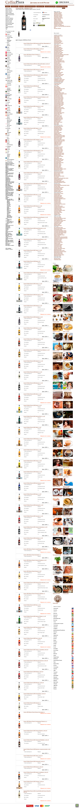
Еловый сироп (57, 91)
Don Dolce (9, 204)
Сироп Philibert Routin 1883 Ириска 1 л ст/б (33, 161)
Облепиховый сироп (58, 179)
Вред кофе (55, 467)
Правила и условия (40, 6)
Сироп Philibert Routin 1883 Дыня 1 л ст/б (32, 449)
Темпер (7, 228)
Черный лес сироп (58, 247)
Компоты (7, 177)
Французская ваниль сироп (60, 228)
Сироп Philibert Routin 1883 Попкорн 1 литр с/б (34, 781)
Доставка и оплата (15, 6)
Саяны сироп (57, 204)
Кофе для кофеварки (67, 564)
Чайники (7, 235)
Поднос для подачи (9, 193)
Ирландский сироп (58, 113)
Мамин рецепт (9, 216)
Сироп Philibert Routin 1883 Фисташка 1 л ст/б (33, 294)
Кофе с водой (66, 554)
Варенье (7, 166)
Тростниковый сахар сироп (60, 220)
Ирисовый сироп (57, 111)
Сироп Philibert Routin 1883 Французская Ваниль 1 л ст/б (36, 217)
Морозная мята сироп (58, 171)
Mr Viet (8, 122)
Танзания (55, 672)
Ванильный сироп (58, 66)
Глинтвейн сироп (57, 73)
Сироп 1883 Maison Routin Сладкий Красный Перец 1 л (35, 549)
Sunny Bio (9, 212)
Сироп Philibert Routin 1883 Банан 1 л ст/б (33, 405)
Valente (8, 155)
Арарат (8, 156)
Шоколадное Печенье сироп (60, 251)
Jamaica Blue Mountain (9, 95)
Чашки (7, 239)
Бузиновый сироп (58, 63)
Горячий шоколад (9, 169)
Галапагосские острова (58, 623)
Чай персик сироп (58, 241)
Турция (55, 673)
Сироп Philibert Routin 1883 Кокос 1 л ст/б (32, 494)
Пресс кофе (65, 535)
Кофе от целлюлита (57, 525)
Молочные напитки (9, 186)
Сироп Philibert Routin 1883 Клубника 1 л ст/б (33, 538)
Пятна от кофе (56, 535)
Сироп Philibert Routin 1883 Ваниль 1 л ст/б (33, 438)
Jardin (8, 97)
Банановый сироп (58, 49)
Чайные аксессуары (9, 238)
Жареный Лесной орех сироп (60, 93)
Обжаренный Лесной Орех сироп (61, 178)
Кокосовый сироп (57, 130)
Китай (55, 646)
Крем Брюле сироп (58, 137)
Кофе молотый (9, 9)
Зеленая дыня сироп (58, 100)
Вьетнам (55, 620)
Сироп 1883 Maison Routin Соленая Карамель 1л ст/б (35, 560)
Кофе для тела (66, 467)
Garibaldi (8, 77)
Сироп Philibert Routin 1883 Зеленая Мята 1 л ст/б (34, 416)
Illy (7, 86)
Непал (55, 655)
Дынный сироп (57, 87)
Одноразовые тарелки (10, 189)
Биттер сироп (57, 57)
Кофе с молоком (66, 273)
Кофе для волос (66, 428)
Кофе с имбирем (56, 273)
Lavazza (8, 102)
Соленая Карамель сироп (59, 210)
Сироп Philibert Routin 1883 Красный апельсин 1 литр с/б (36, 660)
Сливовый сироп (57, 208)
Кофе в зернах (9, 8)
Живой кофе (55, 399)
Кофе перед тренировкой (55, 293)
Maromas (8, 110)
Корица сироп (57, 133)
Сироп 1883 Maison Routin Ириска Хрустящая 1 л (34, 712)
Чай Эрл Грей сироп (58, 242)
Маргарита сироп (57, 164)
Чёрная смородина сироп (59, 248)
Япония (55, 688)
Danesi (8, 69)
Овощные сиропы (58, 24)
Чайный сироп (57, 243)
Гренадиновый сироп (58, 81)
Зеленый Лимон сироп (59, 104)
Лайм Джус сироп (58, 142)
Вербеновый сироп (58, 67)
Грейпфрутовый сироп (59, 80)
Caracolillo (9, 55)
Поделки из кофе (66, 515)
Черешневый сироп (58, 244)
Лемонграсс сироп (58, 147)
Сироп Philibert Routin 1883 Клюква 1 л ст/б (33, 172)
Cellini (8, 61)
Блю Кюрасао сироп (58, 58)
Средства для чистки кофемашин (9, 226)
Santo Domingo (10, 144)
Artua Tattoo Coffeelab (9, 41)
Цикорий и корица (9, 234)
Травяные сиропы (58, 12)
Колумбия (56, 648)
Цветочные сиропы (58, 14)
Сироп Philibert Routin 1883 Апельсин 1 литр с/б (34, 69)
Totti (8, 152)
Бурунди (55, 616)
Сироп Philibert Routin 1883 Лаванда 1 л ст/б (33, 117)
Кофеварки (8, 178)
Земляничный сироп (58, 105)
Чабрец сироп (57, 235)
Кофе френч (55, 506)
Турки (7, 230)
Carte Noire (9, 60)
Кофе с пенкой (66, 506)
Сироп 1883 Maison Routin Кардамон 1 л (32, 554)
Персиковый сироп (58, 188)
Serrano (8, 149)
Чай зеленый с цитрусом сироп (60, 236)
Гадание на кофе (56, 302)
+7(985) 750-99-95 (64, 2)
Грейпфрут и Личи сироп (59, 79)
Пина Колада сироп (58, 189)
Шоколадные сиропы (58, 22)
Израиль (55, 631)
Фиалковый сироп (58, 225)
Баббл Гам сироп (57, 47)
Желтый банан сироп (58, 96)
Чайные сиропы (57, 19)
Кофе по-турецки (66, 496)
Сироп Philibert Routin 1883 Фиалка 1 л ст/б (33, 305)
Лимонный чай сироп (58, 156)
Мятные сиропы (57, 28)
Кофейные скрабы (57, 341)
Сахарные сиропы (58, 20)
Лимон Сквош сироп (58, 151)
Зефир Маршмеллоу (9, 173)
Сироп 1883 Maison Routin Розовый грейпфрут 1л (34, 593)
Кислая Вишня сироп (58, 126)
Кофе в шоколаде (9, 19)
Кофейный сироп (57, 134)
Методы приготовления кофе (62, 6)
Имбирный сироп (57, 109)
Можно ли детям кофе (57, 389)
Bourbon (8, 45)
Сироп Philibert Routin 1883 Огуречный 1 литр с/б (34, 761)
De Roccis (9, 72)
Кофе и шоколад (56, 486)
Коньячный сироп (58, 132)
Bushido (8, 50)
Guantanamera (9, 81)
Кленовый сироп (57, 127)
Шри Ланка (56, 682)
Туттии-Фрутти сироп (58, 221)
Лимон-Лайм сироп (58, 152)
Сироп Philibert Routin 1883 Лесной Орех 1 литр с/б (34, 693)
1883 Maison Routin (28, 8)
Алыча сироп (57, 38)
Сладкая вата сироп (58, 206)
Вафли (7, 167)
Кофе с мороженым (57, 312)
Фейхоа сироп (57, 224)
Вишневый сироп (57, 68)
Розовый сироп (57, 199)
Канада (55, 643)
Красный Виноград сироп (59, 136)
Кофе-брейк (55, 603)
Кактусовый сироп (58, 116)
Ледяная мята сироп (58, 146)
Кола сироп (56, 131)
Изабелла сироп (57, 106)
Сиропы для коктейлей (9, 220)
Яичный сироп (57, 258)
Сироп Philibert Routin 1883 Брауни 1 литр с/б (33, 766)
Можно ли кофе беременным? (66, 487)
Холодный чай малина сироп (60, 231)
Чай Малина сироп (58, 239)
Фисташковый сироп (58, 227)
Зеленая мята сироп (58, 101)
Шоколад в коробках (9, 240)
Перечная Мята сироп (58, 187)
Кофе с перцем (66, 438)
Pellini (8, 135)
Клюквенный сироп (58, 129)
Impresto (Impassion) (9, 90)
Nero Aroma (9, 125)
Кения (55, 645)
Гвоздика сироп (57, 70)
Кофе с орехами (66, 447)
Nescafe (8, 126)
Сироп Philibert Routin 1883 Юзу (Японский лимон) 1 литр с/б (37, 63)
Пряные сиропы (57, 18)
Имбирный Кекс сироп (59, 107)
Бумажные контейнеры (10, 163)
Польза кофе (55, 476)
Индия (55, 633)
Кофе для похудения (67, 302)
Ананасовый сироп (58, 41)
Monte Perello (9, 120)
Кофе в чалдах (9, 12)
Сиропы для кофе (9, 199)
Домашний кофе (56, 593)
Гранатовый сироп (58, 78)
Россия (55, 665)
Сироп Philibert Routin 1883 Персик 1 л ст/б (33, 205)
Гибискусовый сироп (58, 72)
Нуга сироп (56, 177)
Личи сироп (56, 157)
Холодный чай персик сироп (60, 232)
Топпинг (7, 229)
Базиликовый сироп (58, 48)
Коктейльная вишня (9, 176)
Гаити (55, 621)
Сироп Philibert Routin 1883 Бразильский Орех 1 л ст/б (35, 272)
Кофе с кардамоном (57, 428)
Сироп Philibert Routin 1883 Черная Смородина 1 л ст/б (35, 527)
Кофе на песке (56, 409)
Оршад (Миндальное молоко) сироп (61, 185)
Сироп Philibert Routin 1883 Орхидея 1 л (32, 702)
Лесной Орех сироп (58, 148)
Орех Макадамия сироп (59, 181)
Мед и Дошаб (8, 185)
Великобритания (57, 618)
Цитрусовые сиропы (58, 17)
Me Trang (8, 112)
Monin (8, 209)
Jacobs (8, 91)
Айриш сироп (57, 37)
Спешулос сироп (57, 211)
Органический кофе (10, 23)
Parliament (9, 132)
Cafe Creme (9, 52)
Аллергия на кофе (67, 389)
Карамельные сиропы (58, 23)
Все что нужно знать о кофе (50, 6)
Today (8, 151)
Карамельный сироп (58, 117)
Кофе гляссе (65, 476)
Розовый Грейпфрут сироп (59, 198)
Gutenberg (9, 83)
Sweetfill (8, 213)
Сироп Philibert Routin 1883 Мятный (31, 85)
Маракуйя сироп (57, 163)
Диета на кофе (56, 574)
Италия (55, 638)
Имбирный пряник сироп (59, 108)
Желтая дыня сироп (58, 95)
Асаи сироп (56, 46)
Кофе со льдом (56, 350)
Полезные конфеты (9, 194)
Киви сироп (56, 124)
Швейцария (56, 678)
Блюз (8, 158)
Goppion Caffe (9, 80)
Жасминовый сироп (58, 94)
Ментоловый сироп (58, 167)
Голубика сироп (57, 76)
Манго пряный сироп (58, 160)
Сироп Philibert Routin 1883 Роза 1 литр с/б (33, 638)
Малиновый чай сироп (59, 159)
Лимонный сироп (57, 155)
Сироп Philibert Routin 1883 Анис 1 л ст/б (32, 194)
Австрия (55, 610)
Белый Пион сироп (58, 53)
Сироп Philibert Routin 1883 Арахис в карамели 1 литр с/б (36, 772)
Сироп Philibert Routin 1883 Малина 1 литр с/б (33, 671)
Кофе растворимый (10, 13)
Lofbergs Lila (9, 105)
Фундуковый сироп (58, 229)
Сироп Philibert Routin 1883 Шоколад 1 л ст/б (33, 382)
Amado (8, 34)
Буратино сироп (57, 64)
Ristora (8, 141)
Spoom (8, 211)
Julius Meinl (9, 98)
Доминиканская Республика (59, 630)
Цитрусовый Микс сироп (59, 234)
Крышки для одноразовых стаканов (10, 181)
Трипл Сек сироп (57, 217)
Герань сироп (57, 71)
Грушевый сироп (57, 83)
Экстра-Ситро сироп (58, 253)
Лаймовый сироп (57, 143)
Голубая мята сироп (58, 75)
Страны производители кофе (30, 6)
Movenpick (9, 121)
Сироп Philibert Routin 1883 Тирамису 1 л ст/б (33, 139)
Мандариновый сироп (58, 162)
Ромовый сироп (57, 200)
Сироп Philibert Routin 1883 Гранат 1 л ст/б (33, 250)
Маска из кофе (66, 574)
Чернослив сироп (58, 246)
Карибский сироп (57, 119)
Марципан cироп (57, 165)
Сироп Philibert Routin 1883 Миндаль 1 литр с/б (34, 682)
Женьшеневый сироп (58, 99)
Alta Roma (9, 32)
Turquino (8, 154)
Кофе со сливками (67, 350)
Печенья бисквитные (9, 190)
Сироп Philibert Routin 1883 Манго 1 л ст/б (32, 327)
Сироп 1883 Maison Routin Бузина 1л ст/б (32, 571)
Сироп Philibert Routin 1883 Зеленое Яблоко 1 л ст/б (35, 616)
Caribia (8, 57)
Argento (8, 200)
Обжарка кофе (56, 418)
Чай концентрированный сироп (60, 237)
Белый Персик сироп (58, 52)
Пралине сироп (57, 190)
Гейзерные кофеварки (10, 168)
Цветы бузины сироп (58, 233)
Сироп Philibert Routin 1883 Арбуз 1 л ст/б (32, 393)
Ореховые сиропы (58, 16)
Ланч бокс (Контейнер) (10, 182)
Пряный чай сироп (58, 195)
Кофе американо (56, 545)
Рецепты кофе (56, 321)
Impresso (8, 88)
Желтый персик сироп (58, 97)
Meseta (8, 117)
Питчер (7, 191)
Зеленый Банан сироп (59, 103)
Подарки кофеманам (67, 399)
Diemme (8, 74)
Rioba (8, 140)
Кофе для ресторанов (67, 583)
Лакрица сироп (57, 144)
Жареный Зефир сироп (59, 92)
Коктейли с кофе (66, 409)
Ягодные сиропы (57, 13)
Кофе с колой (66, 380)
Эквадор (55, 683)
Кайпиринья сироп (58, 115)
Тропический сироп (58, 219)
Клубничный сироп (58, 128)
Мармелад (7, 184)
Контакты (21, 6)
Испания (55, 636)
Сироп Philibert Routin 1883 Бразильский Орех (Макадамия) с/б (37, 43)
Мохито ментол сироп (58, 172)
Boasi (8, 42)
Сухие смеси (8, 227)
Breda (8, 47)
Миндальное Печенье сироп (60, 168)
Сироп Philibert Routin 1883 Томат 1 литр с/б (33, 755)
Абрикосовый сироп (58, 35)
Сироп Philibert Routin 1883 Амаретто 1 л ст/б (33, 360)
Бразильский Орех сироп (59, 61)
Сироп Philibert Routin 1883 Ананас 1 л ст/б (33, 283)
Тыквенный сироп (58, 222)
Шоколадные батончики (8, 244)
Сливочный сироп (58, 209)
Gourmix (8, 205)
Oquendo (8, 128)
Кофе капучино (56, 282)
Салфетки (7, 197)
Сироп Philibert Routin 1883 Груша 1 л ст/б (33, 460)
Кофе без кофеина (9, 18)
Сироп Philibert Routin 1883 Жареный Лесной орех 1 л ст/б (36, 582)
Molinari (8, 118)
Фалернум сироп (57, 223)
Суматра (55, 668)
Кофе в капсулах (9, 10)
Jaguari (8, 93)
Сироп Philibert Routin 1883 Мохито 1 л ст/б (33, 371)
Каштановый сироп (58, 122)
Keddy (8, 207)
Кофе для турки (9, 20)
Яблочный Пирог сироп (59, 254)
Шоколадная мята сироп (59, 250)
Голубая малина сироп (59, 74)
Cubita (8, 66)
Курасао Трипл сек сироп (59, 140)
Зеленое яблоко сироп (59, 102)
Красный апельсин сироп (59, 135)
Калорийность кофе (67, 545)
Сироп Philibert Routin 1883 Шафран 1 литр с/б (34, 48)
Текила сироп (57, 213)
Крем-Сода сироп (58, 138)
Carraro (8, 58)
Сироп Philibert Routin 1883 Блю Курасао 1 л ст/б (34, 483)
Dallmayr (8, 67)
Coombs (8, 203)
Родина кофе (66, 593)
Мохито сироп (57, 173)
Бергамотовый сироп (58, 56)
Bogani (8, 44)
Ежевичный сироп (58, 90)
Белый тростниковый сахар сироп (61, 54)
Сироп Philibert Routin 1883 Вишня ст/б (32, 261)
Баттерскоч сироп (58, 51)
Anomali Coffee (10, 37)
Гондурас (55, 628)
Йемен (55, 640)
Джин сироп (56, 86)
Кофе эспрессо (66, 370)
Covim (8, 64)
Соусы (7, 224)
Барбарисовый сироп (58, 50)
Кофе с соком (56, 438)
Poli (8, 137)
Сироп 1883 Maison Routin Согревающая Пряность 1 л (35, 721)
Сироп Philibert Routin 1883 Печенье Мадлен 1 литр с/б (35, 730)
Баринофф (9, 215)
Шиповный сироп (57, 249)
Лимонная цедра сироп (59, 153)
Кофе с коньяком (66, 321)
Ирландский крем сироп (59, 112)
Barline (8, 201)
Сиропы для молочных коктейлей (10, 221)
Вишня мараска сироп (59, 69)
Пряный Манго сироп (58, 193)
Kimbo (8, 100)
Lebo (8, 103)
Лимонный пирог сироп (59, 154)
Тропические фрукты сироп (60, 218)
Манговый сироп (57, 161)
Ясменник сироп (57, 259)
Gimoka (8, 78)
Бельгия (55, 613)
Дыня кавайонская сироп (59, 88)
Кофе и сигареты (66, 312)
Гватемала (56, 625)
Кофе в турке (66, 282)
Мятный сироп (57, 174)
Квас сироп (56, 123)
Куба (55, 651)
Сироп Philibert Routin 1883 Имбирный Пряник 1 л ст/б (35, 183)
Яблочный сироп (57, 255)
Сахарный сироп (57, 202)
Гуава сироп (56, 84)
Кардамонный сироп (58, 118)
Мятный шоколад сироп (59, 175)
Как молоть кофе (56, 370)
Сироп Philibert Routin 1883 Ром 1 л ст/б (32, 604)
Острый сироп (57, 186)
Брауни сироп (57, 62)
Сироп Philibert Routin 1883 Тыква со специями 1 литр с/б (36, 649)
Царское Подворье (10, 159)
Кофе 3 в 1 (8, 16)
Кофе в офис (66, 525)
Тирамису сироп (57, 214)
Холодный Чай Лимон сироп (60, 230)
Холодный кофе (66, 341)
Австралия (56, 608)
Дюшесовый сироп (58, 89)
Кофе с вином (66, 418)
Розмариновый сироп (58, 197)
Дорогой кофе (56, 583)
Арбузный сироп (57, 45)
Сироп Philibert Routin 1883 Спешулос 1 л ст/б (33, 106)
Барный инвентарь (9, 162)
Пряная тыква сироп (58, 191)
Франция (55, 677)
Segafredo (9, 146)
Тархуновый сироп (58, 212)
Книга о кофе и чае (9, 175)
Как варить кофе (56, 447)
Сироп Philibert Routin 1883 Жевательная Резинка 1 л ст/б (36, 96)
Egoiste (8, 75)
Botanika (8, 202)
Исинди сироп (57, 114)
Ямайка (55, 687)
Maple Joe (9, 208)
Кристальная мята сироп (59, 139)
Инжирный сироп (57, 110)
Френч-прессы (8, 233)
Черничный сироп (58, 245)
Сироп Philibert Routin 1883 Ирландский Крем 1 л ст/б (35, 239)
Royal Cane (9, 210)
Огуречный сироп (57, 180)
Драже (7, 172)
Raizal (8, 138)
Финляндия (56, 675)
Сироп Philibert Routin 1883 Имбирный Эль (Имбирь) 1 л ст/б (36, 349)
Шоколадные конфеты (10, 245)
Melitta (8, 115)
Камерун (55, 641)
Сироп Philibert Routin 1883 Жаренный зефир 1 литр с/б (35, 74)
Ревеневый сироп (58, 196)
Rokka (8, 143)
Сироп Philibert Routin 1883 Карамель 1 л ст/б (33, 338)
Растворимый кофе (57, 554)
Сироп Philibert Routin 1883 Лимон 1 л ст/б (33, 128)
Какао (7, 174)
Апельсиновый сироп (58, 43)
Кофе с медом (56, 380)
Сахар (7, 198)
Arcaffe (8, 38)
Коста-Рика (56, 650)
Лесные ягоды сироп (58, 149)
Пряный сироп (57, 194)
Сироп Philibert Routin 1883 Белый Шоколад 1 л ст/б (35, 228)
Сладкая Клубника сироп (59, 207)
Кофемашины (8, 179)
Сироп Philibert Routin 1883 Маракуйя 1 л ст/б (33, 150)
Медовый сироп (57, 166)
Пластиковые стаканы (10, 192)
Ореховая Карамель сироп (59, 182)
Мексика (55, 653)
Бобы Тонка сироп (58, 59)
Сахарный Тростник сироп (59, 203)
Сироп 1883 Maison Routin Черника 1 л (32, 54)
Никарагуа (56, 658)
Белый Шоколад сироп (59, 55)
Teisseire (8, 214)
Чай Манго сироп (57, 240)
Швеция (55, 680)
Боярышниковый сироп (59, 60)
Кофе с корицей (66, 457)
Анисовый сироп (57, 42)
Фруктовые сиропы (58, 15)
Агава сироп (56, 36)
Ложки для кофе (9, 183)
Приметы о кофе (56, 331)
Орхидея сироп (57, 184)
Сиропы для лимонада (59, 25)
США (55, 670)
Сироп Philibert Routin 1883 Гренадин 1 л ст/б (33, 516)
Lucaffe (8, 107)
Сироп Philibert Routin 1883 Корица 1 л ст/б (33, 471)
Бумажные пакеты (9, 164)
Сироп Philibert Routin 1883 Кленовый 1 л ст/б (33, 505)
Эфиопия (55, 685)
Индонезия (56, 635)
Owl (7, 131)
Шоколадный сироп (58, 252)
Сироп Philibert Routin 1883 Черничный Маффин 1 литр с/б (36, 739)
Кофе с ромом (56, 457)
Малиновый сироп (58, 158)
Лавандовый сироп (58, 141)
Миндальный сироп (58, 169)
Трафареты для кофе (57, 496)
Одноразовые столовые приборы (9, 188)
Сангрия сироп (57, 201)
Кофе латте (65, 292)
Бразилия (56, 615)
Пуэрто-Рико (56, 663)
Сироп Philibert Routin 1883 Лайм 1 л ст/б (32, 427)
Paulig (8, 133)
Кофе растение (56, 564)
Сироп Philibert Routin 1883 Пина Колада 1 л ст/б (34, 627)
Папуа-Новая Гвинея (58, 660)
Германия (55, 626)
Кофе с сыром (66, 331)
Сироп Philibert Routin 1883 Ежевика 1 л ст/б (33, 316)
